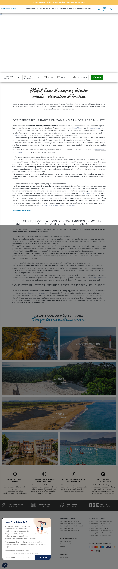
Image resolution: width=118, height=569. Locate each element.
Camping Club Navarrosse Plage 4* (101, 530)
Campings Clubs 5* (48, 9)
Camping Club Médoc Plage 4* (99, 523)
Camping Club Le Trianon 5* (69, 521)
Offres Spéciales (83, 9)
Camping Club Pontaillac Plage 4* (100, 521)
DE (63, 557)
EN (61, 557)
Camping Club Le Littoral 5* (69, 530)
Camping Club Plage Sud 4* (98, 528)
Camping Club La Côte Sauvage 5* (71, 526)
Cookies (62, 546)
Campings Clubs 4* (65, 9)
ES (66, 557)
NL (68, 557)
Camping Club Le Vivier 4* (98, 526)
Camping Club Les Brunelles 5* (70, 523)
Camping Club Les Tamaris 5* (70, 528)
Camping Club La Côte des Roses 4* (101, 535)
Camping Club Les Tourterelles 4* (100, 533)
